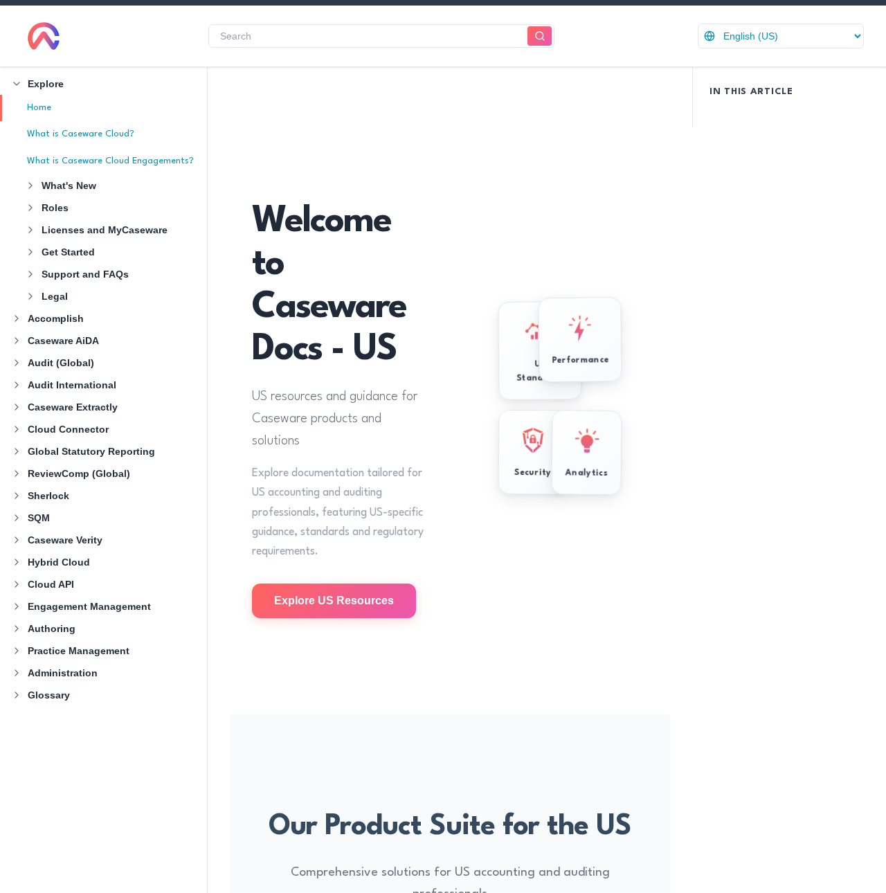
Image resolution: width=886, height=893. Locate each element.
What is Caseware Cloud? (80, 133)
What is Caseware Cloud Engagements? (110, 160)
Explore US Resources (334, 600)
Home (39, 107)
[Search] (539, 36)
